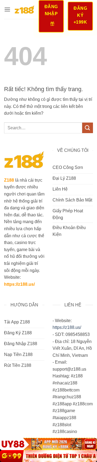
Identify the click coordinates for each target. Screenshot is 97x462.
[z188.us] (24, 9)
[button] (7, 9)
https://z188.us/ (19, 284)
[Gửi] (87, 128)
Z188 (9, 180)
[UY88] (48, 444)
